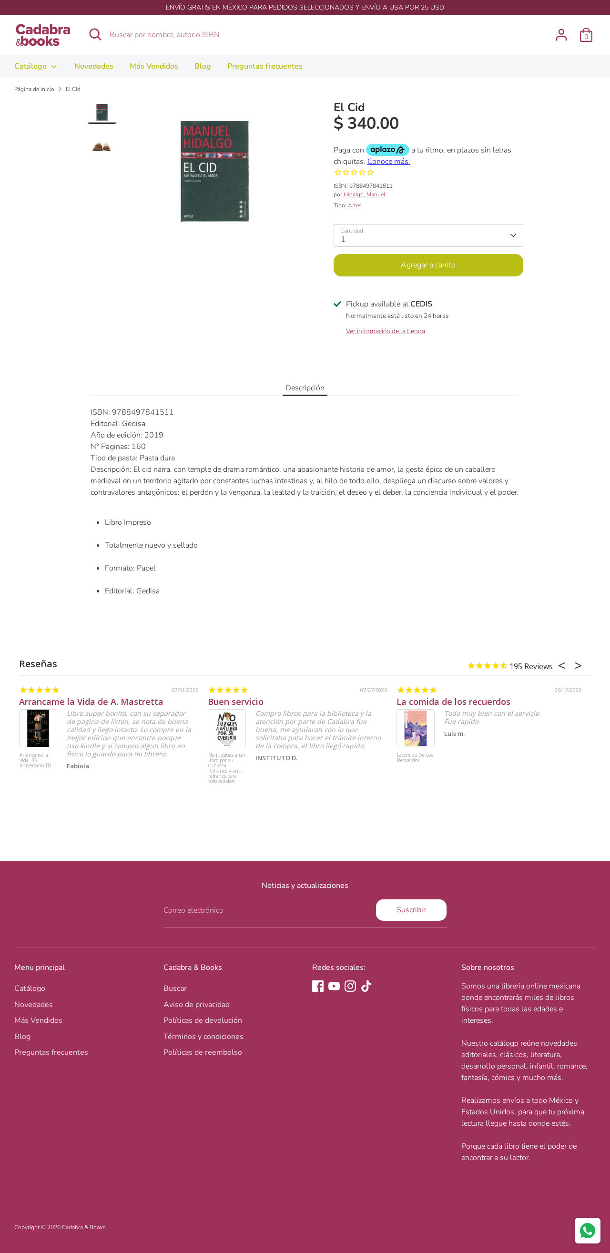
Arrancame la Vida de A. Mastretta (91, 701)
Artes (355, 205)
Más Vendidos (154, 66)
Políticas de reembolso (202, 1052)
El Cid (73, 89)
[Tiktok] (366, 986)
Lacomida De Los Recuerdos (415, 758)
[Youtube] (334, 986)
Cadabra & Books (84, 1227)
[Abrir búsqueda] (95, 34)
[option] (214, 175)
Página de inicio (34, 89)
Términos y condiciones (203, 1036)
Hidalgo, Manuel (364, 194)
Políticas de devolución (202, 1020)
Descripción (305, 388)
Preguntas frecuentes (265, 66)
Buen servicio (236, 701)
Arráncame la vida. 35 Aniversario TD (35, 761)
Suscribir (411, 910)
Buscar (175, 988)
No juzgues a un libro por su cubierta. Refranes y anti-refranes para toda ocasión (226, 768)
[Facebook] (318, 986)
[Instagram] (350, 986)
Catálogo (31, 66)
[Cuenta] (561, 34)
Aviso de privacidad (196, 1004)
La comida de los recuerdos (453, 701)
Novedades (93, 66)
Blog (202, 66)
